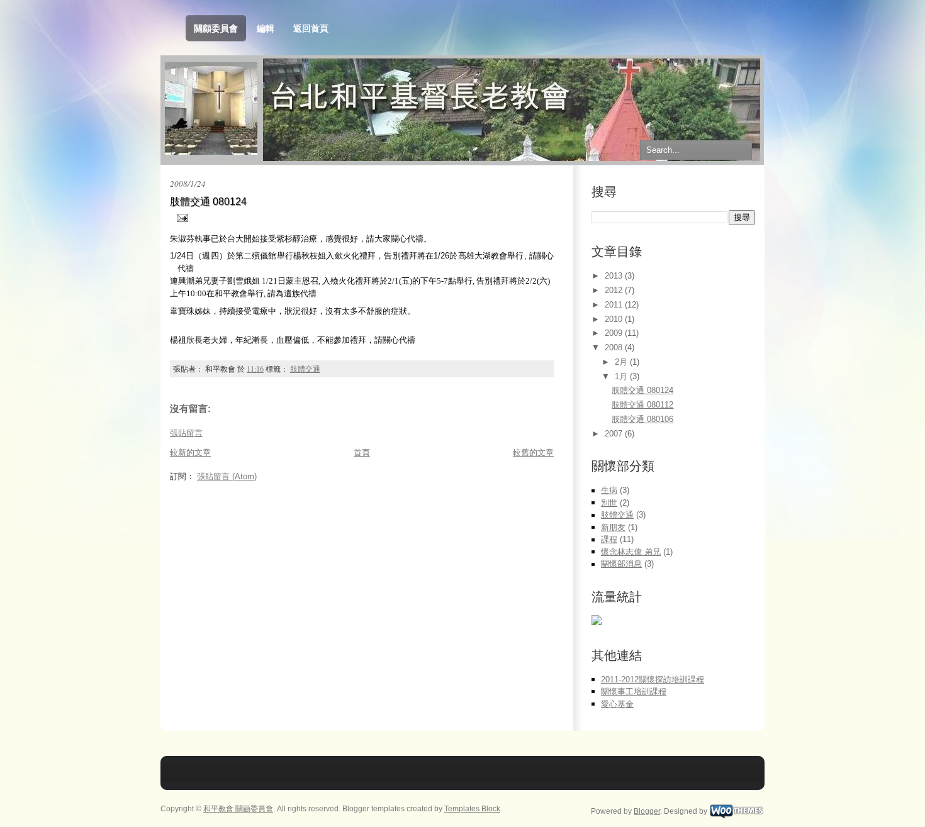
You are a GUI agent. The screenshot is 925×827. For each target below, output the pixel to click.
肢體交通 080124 (208, 201)
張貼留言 (186, 433)
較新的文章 (190, 452)
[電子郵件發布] (180, 217)
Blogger (647, 811)
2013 (615, 275)
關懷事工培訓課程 (633, 691)
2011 (615, 304)
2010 (615, 319)
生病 (609, 490)
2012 (615, 290)
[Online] (596, 622)
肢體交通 (305, 369)
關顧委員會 (216, 28)
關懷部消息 (621, 564)
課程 (609, 539)
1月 (622, 376)
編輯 (265, 28)
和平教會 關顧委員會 (238, 808)
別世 (609, 503)
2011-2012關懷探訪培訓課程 (652, 679)
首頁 (362, 452)
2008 (615, 347)
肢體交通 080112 (642, 404)
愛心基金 (617, 704)
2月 (622, 362)
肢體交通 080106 (642, 419)
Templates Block (472, 808)
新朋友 (613, 527)
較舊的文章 (533, 452)
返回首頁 (310, 28)
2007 (615, 433)
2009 (615, 333)
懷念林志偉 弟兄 (631, 552)
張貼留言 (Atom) (227, 476)
